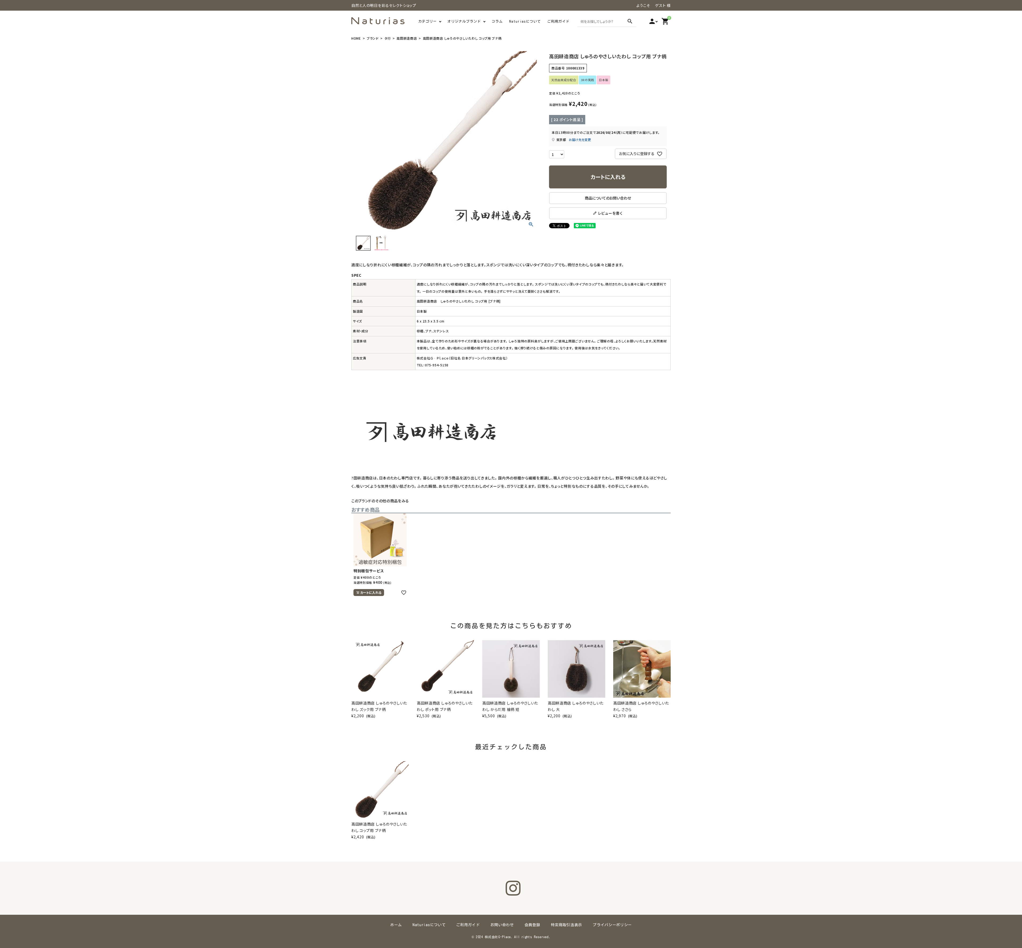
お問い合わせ (502, 925)
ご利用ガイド (558, 21)
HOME (356, 38)
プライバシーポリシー (612, 925)
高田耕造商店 (407, 38)
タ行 (388, 38)
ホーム (396, 925)
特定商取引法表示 (566, 925)
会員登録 (532, 925)
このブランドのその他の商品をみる (380, 500)
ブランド (373, 38)
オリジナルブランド (464, 21)
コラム (497, 21)
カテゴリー (427, 21)
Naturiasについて (525, 21)
